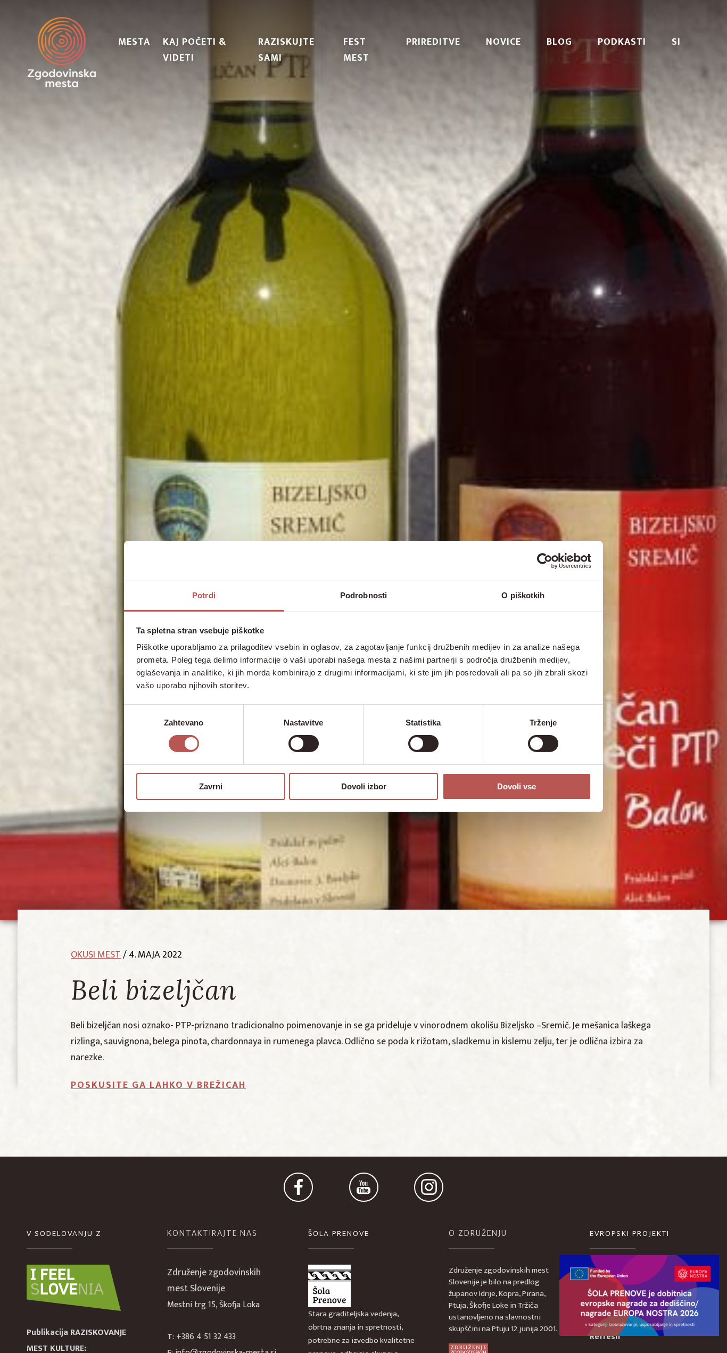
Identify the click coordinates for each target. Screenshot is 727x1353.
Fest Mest (356, 50)
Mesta (134, 42)
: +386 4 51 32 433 (201, 1337)
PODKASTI (622, 42)
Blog (559, 42)
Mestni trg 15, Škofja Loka (213, 1305)
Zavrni (210, 786)
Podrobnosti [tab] (363, 595)
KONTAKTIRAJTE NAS (212, 1233)
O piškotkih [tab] (522, 595)
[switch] (303, 743)
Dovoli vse (516, 786)
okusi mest (96, 955)
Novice (503, 42)
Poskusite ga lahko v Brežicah (158, 1085)
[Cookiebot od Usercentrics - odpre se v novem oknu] (544, 560)
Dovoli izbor (363, 786)
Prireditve (433, 42)
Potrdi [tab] (204, 595)
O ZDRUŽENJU (478, 1233)
